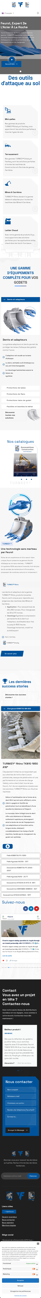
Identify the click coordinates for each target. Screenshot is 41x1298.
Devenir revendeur (9, 1217)
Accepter (20, 1280)
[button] (38, 1244)
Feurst (28, 929)
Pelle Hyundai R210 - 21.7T (17, 877)
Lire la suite (7, 938)
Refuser (20, 1286)
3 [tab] (26, 475)
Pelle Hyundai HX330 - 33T (17, 861)
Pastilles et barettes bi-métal (20, 406)
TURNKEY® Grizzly (12, 643)
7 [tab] (26, 479)
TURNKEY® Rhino (12, 584)
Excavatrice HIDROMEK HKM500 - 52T (22, 889)
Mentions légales (9, 1225)
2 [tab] (21, 475)
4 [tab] (31, 475)
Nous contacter (8, 1220)
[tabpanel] (26, 461)
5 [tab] (36, 475)
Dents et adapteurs (16, 299)
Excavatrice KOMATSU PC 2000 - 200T (20, 869)
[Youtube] (36, 908)
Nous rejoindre (8, 1223)
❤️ (3, 960)
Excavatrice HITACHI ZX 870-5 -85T (21, 883)
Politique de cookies (20, 1295)
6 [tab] (21, 479)
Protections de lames (16, 388)
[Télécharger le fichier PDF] (8, 846)
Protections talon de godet (19, 400)
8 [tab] (31, 479)
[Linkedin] (31, 908)
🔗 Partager (13, 960)
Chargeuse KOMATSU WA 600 (19, 708)
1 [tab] (16, 475)
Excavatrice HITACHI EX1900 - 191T (17, 895)
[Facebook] (25, 908)
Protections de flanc (16, 394)
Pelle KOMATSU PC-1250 (16, 855)
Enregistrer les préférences (20, 1291)
